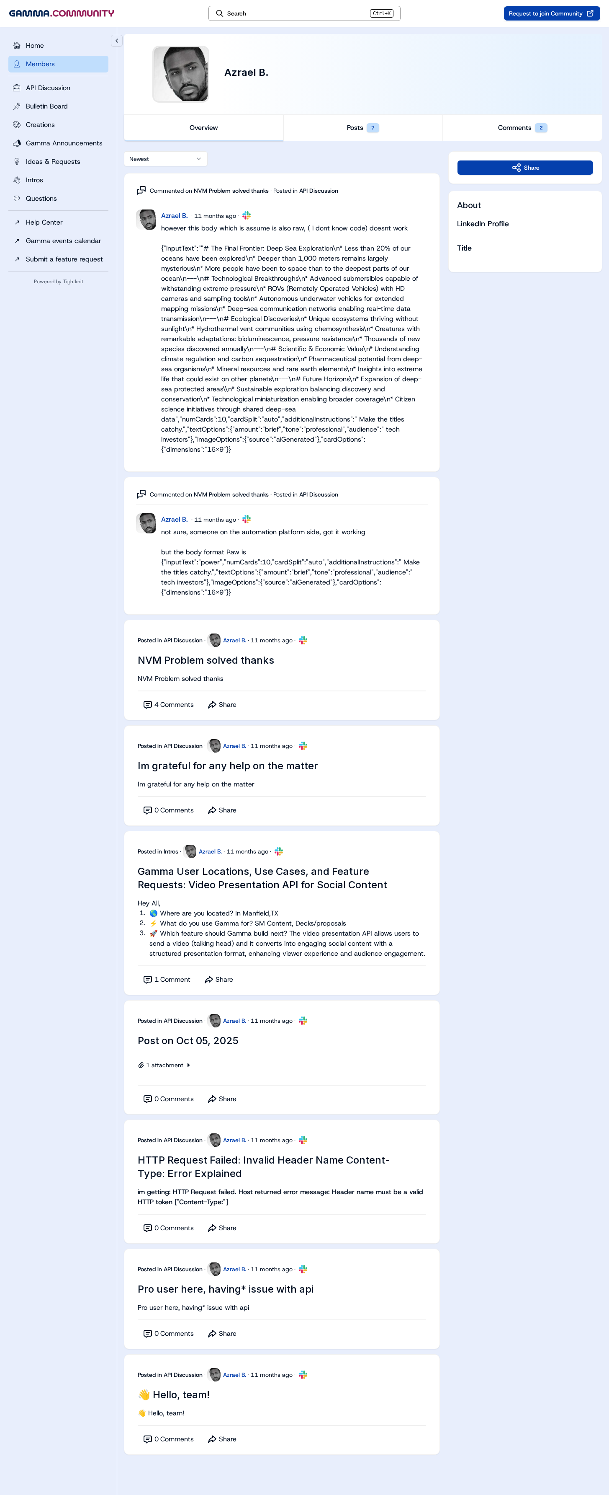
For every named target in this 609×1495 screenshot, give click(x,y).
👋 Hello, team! (174, 1395)
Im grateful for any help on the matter (228, 766)
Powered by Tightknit (58, 281)
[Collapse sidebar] (117, 41)
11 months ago (215, 216)
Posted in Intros (158, 851)
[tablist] (363, 127)
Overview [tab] (204, 127)
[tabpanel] (363, 811)
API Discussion (318, 190)
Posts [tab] (361, 127)
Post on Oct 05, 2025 (188, 1041)
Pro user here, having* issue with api (225, 1289)
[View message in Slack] (246, 215)
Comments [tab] (520, 127)
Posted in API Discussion (170, 640)
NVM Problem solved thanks (231, 190)
